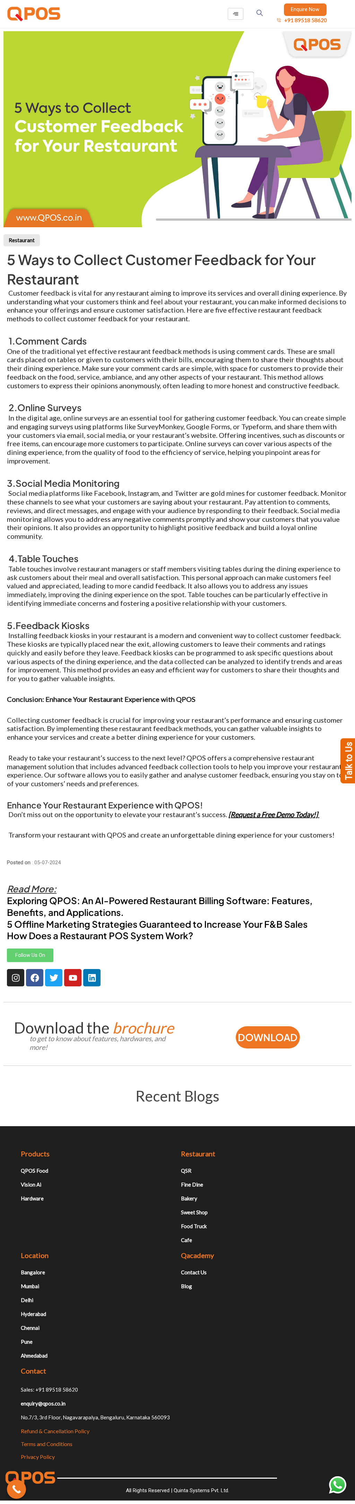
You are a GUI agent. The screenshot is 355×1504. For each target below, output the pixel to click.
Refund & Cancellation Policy (55, 1431)
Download (267, 1037)
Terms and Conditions (46, 1444)
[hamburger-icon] (235, 14)
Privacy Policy (38, 1456)
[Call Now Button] (16, 1489)
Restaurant (22, 240)
